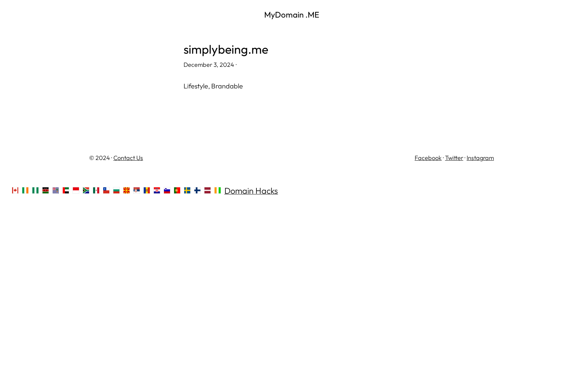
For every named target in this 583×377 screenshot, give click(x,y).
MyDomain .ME (291, 14)
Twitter (454, 158)
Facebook (428, 158)
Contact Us (128, 158)
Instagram (480, 158)
